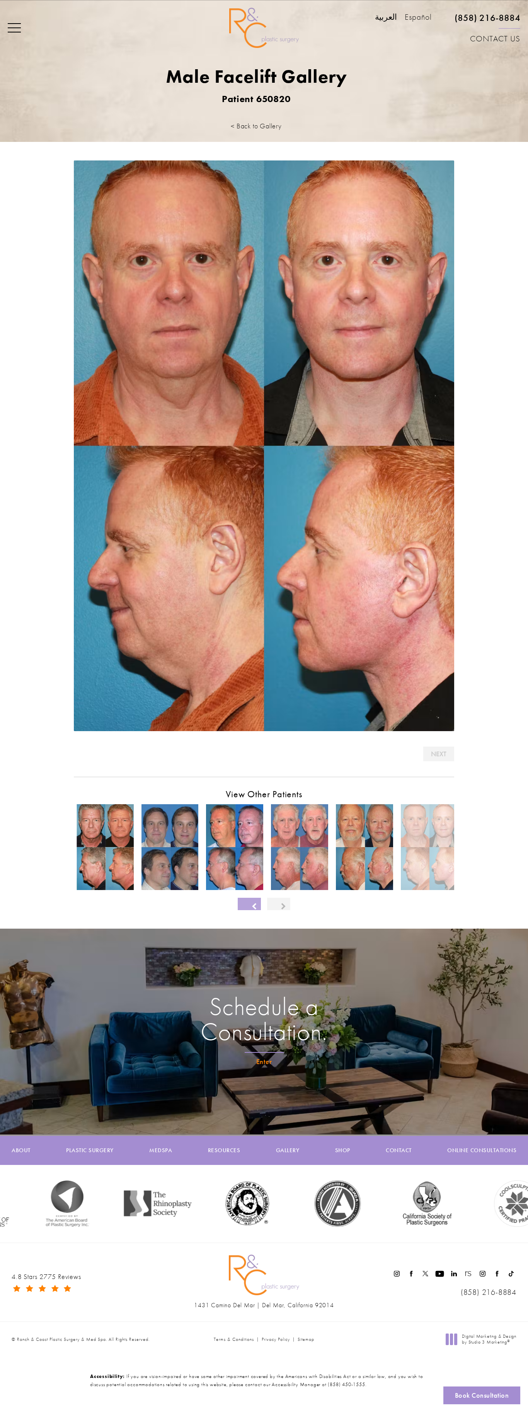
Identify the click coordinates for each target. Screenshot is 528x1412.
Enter (264, 1061)
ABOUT (21, 1150)
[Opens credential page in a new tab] (294, 1203)
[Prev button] (249, 904)
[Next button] (278, 904)
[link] (487, 21)
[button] (14, 28)
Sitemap (306, 1339)
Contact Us (495, 39)
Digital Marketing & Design (489, 1339)
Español (418, 17)
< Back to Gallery (256, 125)
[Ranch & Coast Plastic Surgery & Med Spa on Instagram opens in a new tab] (397, 1274)
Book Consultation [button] (482, 1395)
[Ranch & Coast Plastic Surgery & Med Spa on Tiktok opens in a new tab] (511, 1274)
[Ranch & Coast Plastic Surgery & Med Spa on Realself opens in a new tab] (468, 1274)
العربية (386, 17)
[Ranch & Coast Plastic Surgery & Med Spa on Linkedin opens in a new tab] (454, 1274)
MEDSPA (160, 1150)
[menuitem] (397, 1274)
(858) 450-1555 (346, 1384)
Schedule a (264, 1019)
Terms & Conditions (234, 1339)
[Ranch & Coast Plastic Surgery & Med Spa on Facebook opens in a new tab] (411, 1274)
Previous (95, 753)
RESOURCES (224, 1150)
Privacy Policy (276, 1339)
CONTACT (399, 1150)
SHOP (342, 1150)
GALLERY (288, 1150)
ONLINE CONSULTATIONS (481, 1150)
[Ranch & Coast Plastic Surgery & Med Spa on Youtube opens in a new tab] (439, 1274)
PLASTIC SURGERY (90, 1150)
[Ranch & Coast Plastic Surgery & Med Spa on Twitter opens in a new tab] (425, 1274)
